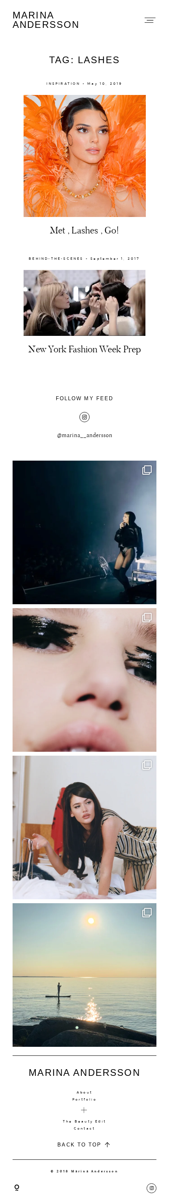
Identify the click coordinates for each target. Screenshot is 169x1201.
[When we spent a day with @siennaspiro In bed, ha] (84, 827)
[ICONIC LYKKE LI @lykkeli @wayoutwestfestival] (84, 532)
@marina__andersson (84, 435)
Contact (84, 1128)
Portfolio (84, 1099)
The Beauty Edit (84, 1121)
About (84, 1092)
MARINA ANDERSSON (46, 20)
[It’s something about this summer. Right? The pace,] (84, 975)
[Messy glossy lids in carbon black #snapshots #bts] (84, 680)
